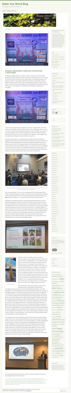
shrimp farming (28, 383)
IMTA (21, 380)
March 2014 (54, 203)
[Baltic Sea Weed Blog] (35, 20)
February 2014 (55, 205)
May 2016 (54, 172)
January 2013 (54, 231)
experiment (55, 305)
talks (41, 383)
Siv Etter (33, 383)
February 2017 (55, 166)
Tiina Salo (54, 353)
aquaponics (34, 378)
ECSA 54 (53, 298)
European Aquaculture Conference (25, 379)
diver (53, 297)
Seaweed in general (56, 64)
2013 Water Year (55, 279)
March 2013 (54, 226)
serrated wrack (61, 350)
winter (62, 353)
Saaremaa (57, 344)
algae (62, 278)
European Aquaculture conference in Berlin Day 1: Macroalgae (23, 72)
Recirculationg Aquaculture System (18, 382)
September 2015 (55, 181)
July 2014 (53, 194)
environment (54, 302)
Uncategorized (55, 265)
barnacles (59, 290)
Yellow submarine (55, 357)
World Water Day (55, 355)
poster (41, 380)
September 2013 (55, 213)
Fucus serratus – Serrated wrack (58, 59)
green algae (17, 380)
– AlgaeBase (54, 76)
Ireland (54, 324)
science (61, 346)
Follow (54, 249)
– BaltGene (54, 80)
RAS (11, 382)
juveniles (58, 324)
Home (4, 11)
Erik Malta (17, 379)
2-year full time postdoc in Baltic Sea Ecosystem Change (58, 141)
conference (7, 379)
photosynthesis (57, 337)
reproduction (55, 341)
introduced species (61, 322)
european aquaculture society (38, 379)
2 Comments (17, 384)
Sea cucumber (11, 383)
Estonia (59, 302)
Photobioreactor (37, 380)
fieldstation (54, 307)
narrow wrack (56, 334)
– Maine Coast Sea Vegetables (58, 85)
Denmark (62, 295)
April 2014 (54, 200)
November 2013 (55, 211)
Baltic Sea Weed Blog (15, 3)
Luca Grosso (26, 380)
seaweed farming (22, 383)
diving (57, 297)
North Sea (58, 336)
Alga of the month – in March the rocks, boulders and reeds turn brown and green (58, 145)
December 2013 (55, 209)
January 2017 (54, 168)
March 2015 (54, 183)
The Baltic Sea (54, 67)
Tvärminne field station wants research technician (58, 137)
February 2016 (55, 177)
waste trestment (11, 384)
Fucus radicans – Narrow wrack (58, 57)
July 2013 (53, 218)
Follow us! (54, 238)
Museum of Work (59, 333)
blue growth (41, 378)
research (55, 343)
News (10, 378)
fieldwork (60, 307)
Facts (53, 261)
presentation (56, 339)
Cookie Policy (28, 390)
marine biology (57, 331)
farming (45, 379)
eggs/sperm (57, 298)
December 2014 (55, 187)
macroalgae (31, 380)
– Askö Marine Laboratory (57, 78)
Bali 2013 (61, 285)
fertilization (62, 305)
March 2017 (54, 164)
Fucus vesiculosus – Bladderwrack (56, 62)
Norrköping (54, 336)
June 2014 (54, 196)
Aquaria (58, 281)
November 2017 (55, 161)
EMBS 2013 (60, 300)
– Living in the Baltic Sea (56, 82)
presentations (7, 382)
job (56, 324)
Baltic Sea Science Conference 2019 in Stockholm (58, 134)
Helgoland (54, 322)
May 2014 (54, 198)
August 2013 (54, 216)
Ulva (43, 383)
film (53, 310)
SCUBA (53, 348)
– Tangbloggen (55, 99)
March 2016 (54, 174)
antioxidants (24, 378)
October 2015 (54, 179)
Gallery (14, 11)
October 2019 (54, 155)
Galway (63, 319)
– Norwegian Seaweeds (56, 92)
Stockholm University (60, 351)
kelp (23, 380)
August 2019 (54, 157)
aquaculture (29, 378)
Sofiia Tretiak (37, 383)
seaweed (59, 348)
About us (9, 11)
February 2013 (55, 229)
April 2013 (54, 224)
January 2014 (54, 207)
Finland (55, 309)
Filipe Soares (7, 380)
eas (13, 379)
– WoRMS (54, 101)
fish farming (12, 380)
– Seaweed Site (55, 94)
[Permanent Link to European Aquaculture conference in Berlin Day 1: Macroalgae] (27, 65)
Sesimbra (53, 351)
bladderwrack (59, 292)
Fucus (59, 309)
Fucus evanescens (55, 54)
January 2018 (54, 159)
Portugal (62, 337)
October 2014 (54, 192)
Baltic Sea (56, 288)
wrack (61, 355)
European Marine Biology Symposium (58, 302)
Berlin (38, 378)
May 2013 (54, 222)
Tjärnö (58, 353)
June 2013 (54, 220)
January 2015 (54, 185)
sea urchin (16, 383)
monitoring (54, 333)
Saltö (59, 346)
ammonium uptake (18, 378)
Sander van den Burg (37, 382)
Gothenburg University (56, 321)
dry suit (61, 297)
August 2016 (54, 170)
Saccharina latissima (29, 382)
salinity (56, 346)
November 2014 (55, 190)
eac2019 (11, 379)
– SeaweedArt (54, 97)
